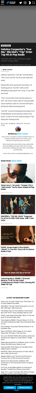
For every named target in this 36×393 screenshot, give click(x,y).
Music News (16, 161)
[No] (16, 390)
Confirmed (10, 388)
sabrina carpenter (16, 124)
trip (3, 125)
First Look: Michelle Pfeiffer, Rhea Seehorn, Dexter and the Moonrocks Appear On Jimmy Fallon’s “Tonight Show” (17, 337)
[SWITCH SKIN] (29, 2)
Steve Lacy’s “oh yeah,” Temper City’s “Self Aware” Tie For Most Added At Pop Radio (17, 187)
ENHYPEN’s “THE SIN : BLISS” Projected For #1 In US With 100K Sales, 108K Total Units (17, 218)
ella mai (5, 124)
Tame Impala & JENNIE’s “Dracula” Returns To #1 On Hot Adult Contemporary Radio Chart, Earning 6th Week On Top (18, 281)
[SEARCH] (33, 2)
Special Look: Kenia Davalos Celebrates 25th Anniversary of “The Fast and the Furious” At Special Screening (17, 362)
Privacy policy (24, 388)
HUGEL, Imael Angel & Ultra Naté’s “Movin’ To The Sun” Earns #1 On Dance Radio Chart (17, 249)
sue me (27, 124)
